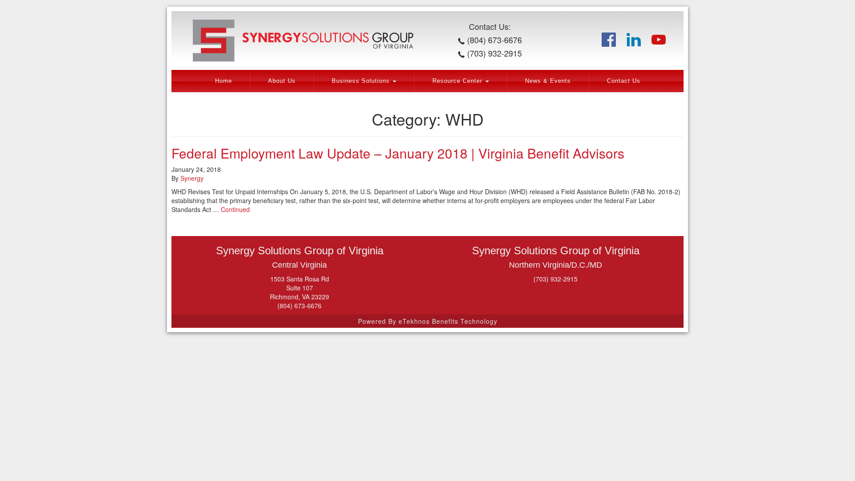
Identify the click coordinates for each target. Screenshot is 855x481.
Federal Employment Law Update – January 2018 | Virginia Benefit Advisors (397, 153)
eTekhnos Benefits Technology (448, 321)
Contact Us (623, 81)
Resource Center (458, 81)
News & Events (548, 81)
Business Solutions (362, 81)
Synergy (192, 178)
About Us (282, 81)
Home (223, 81)
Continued (235, 209)
